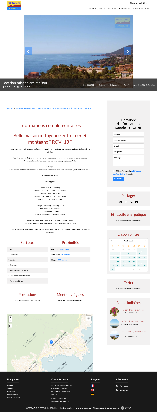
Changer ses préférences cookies (106, 408)
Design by (128, 408)
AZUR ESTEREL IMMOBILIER (63, 385)
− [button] (10, 320)
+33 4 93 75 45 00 (58, 398)
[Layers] (88, 318)
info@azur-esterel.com (60, 401)
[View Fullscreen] (10, 326)
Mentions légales (65, 408)
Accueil (10, 108)
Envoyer (118, 179)
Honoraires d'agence (83, 408)
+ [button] (10, 317)
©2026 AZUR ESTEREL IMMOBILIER (41, 408)
